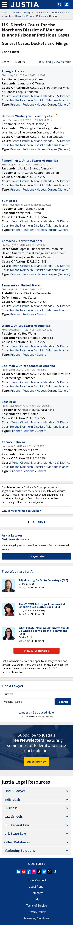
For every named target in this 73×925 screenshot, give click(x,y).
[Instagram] (34, 872)
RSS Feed (45, 62)
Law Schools (13, 816)
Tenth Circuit (20, 96)
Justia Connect (36, 880)
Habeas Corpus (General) (53, 104)
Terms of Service (36, 905)
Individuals (12, 799)
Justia (41, 863)
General (42, 314)
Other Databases (17, 842)
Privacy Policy (37, 911)
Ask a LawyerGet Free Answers (15, 537)
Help (36, 899)
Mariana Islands (41, 96)
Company (36, 892)
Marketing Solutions (19, 850)
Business (11, 808)
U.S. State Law (15, 833)
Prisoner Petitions (22, 104)
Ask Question (36, 556)
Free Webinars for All (18, 572)
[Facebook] (29, 872)
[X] (49, 872)
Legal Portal (36, 886)
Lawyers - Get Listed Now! (37, 712)
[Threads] (39, 872)
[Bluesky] (44, 872)
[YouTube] (24, 872)
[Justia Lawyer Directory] (54, 872)
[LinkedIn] (18, 872)
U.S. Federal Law (16, 825)
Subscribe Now (37, 761)
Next (42, 522)
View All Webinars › (36, 650)
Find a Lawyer (12, 686)
